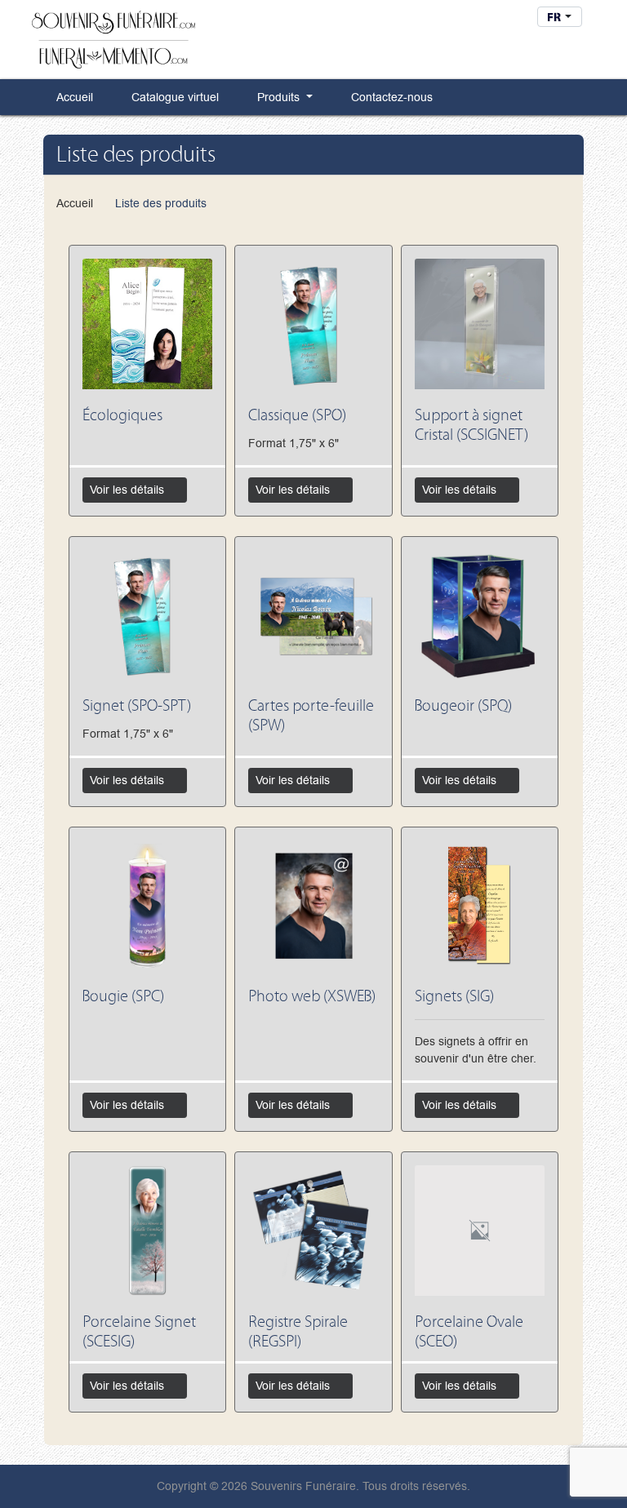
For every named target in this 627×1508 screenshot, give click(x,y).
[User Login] (461, 19)
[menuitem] (69, 96)
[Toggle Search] (517, 20)
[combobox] (559, 17)
